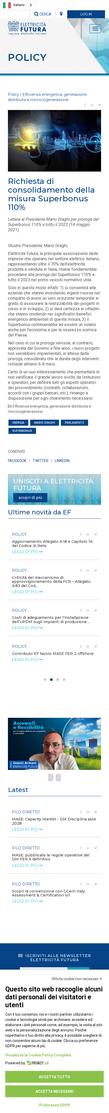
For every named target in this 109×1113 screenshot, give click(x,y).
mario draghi (44, 422)
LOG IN (86, 14)
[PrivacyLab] (37, 1063)
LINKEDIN (62, 461)
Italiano (19, 5)
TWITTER (40, 461)
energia (18, 422)
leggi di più (25, 551)
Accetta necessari (54, 1091)
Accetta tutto (54, 1077)
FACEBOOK (17, 461)
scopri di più (30, 497)
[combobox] (17, 5)
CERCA (45, 14)
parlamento (74, 422)
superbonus (22, 431)
